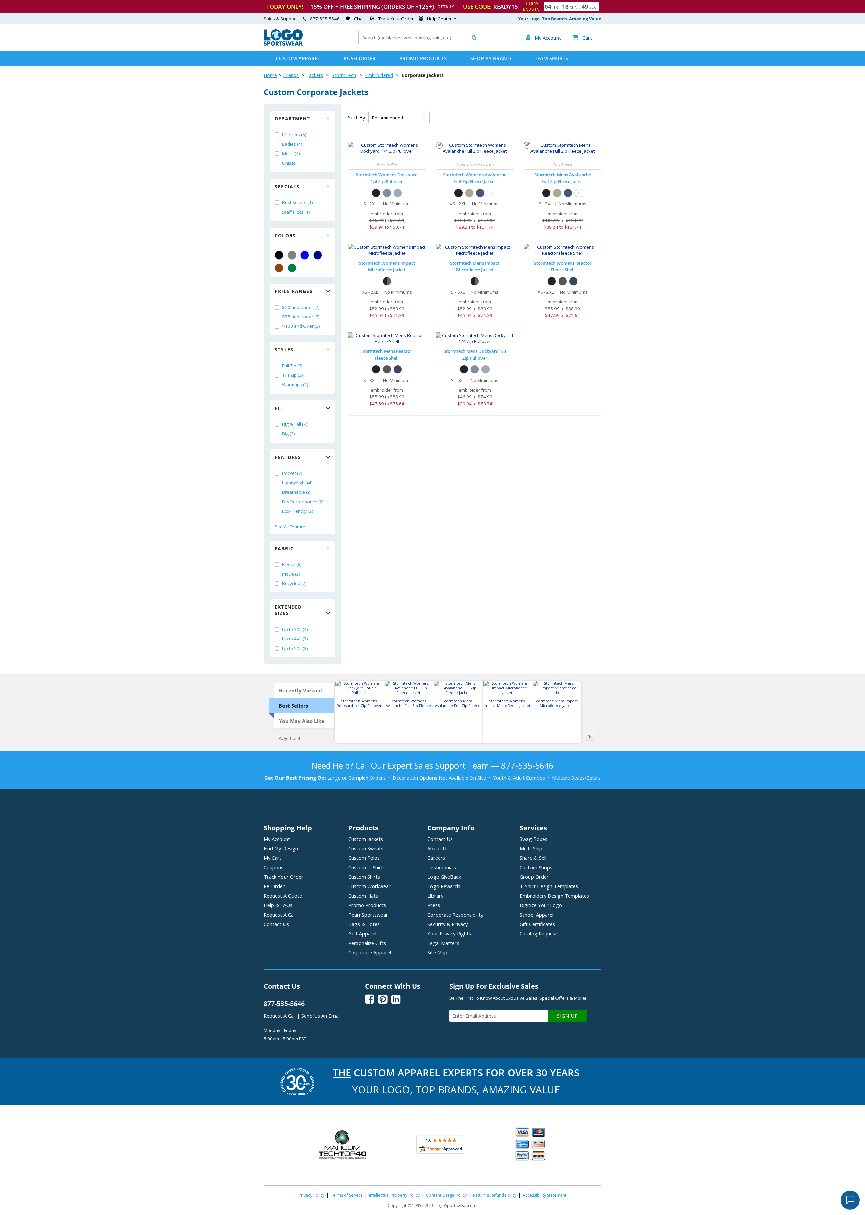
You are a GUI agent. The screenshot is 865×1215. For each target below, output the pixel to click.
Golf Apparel (362, 933)
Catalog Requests (540, 933)
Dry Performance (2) (303, 502)
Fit (279, 408)
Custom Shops (536, 867)
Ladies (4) (292, 144)
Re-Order (274, 886)
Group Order (534, 876)
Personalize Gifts (367, 943)
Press (433, 905)
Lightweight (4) (297, 483)
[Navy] (317, 255)
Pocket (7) (292, 473)
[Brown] (279, 268)
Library (435, 895)
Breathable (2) (297, 492)
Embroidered (379, 75)
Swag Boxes (533, 838)
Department (292, 118)
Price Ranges (294, 291)
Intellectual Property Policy (394, 1195)
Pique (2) (291, 574)
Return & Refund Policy (494, 1195)
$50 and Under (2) (301, 307)
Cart (582, 37)
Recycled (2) (294, 583)
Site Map (437, 952)
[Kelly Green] (292, 268)
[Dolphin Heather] (397, 193)
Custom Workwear (369, 886)
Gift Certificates (537, 924)
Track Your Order (396, 19)
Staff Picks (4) (296, 212)
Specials (287, 186)
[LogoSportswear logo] (283, 44)
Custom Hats (363, 895)
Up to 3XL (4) (295, 629)
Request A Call (280, 914)
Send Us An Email (321, 1015)
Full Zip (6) (292, 366)
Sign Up (567, 1016)
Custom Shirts (364, 876)
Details (445, 7)
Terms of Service (347, 1195)
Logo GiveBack (444, 876)
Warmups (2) (295, 385)
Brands (291, 75)
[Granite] (562, 281)
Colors (285, 235)
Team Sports (551, 58)
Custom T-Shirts (367, 867)
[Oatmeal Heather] (469, 193)
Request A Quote (283, 895)
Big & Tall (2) (294, 424)
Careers (436, 857)
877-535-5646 (325, 19)
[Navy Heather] (386, 193)
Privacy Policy (311, 1195)
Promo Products (423, 58)
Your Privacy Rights (449, 933)
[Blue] (304, 255)
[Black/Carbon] (386, 281)
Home (270, 75)
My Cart (272, 857)
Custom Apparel (298, 58)
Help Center (439, 19)
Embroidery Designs (554, 895)
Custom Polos (364, 857)
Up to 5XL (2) (295, 648)
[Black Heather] (458, 193)
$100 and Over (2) (301, 326)
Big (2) (288, 434)
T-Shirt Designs (549, 886)
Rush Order (360, 58)
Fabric (284, 548)
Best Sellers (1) (297, 202)
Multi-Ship (531, 848)
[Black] (279, 255)
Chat (359, 19)
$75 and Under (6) (301, 317)
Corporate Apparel (369, 952)
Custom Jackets (365, 838)
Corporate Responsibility (455, 914)
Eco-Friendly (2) (297, 511)
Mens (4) (291, 153)
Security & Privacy (447, 924)
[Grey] (292, 255)
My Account (277, 838)
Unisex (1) (292, 163)
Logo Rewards (443, 886)
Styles (284, 349)
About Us (438, 848)
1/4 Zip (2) (292, 375)
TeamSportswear (368, 914)
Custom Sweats (366, 848)
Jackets (315, 75)
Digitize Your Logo (541, 905)
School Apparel (536, 914)
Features (288, 457)
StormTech (344, 75)
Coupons (273, 867)
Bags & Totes (364, 924)
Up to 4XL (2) (295, 639)
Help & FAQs (278, 905)
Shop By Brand (490, 58)
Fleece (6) (292, 564)
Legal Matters (443, 943)
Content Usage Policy (446, 1195)
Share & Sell (533, 857)
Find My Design (281, 848)
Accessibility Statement (544, 1195)
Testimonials (441, 867)
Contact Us (276, 924)
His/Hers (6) (294, 134)
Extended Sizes (288, 610)
